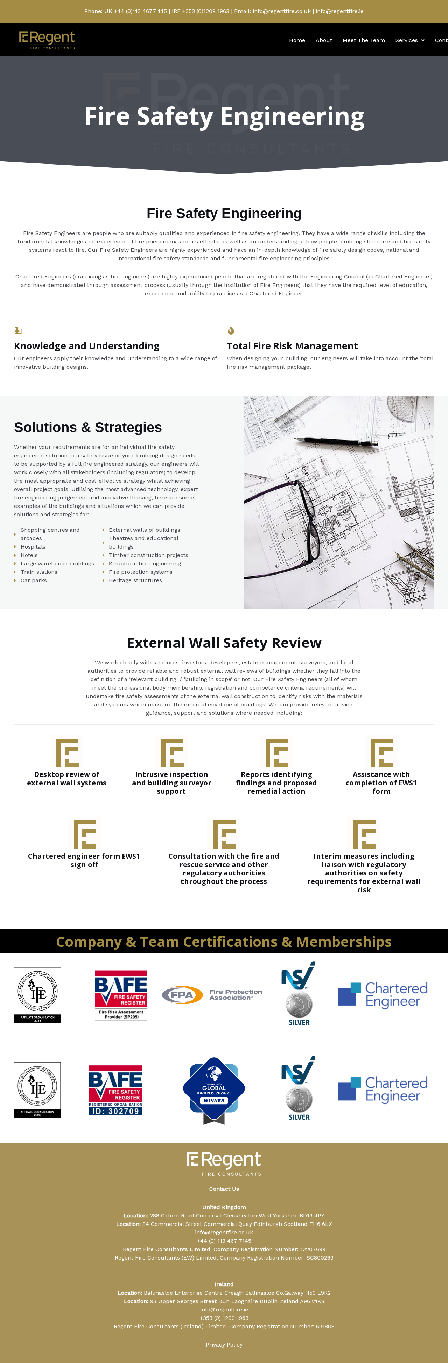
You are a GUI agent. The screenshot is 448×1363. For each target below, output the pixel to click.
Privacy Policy (224, 1344)
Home (297, 40)
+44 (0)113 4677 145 (140, 11)
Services (407, 40)
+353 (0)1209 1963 (205, 11)
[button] (410, 40)
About (324, 40)
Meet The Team (364, 40)
